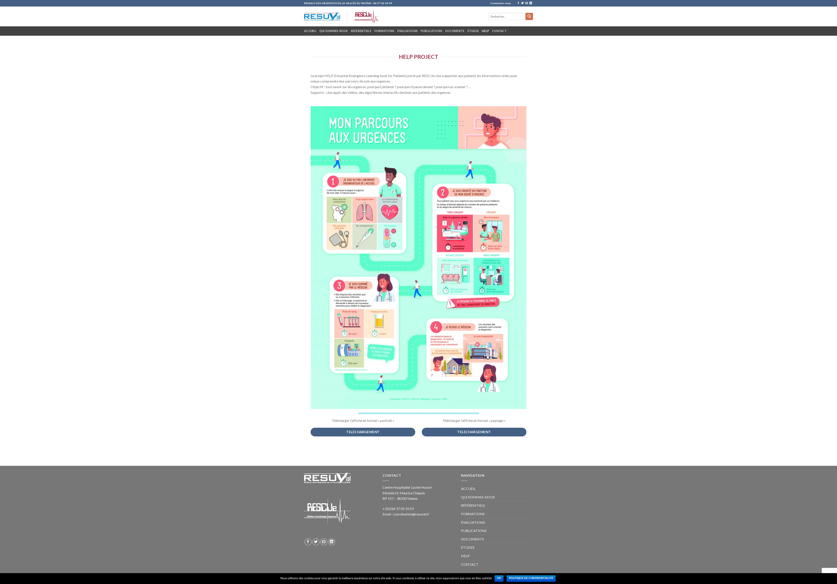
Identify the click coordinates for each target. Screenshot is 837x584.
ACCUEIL (310, 31)
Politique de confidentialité (531, 578)
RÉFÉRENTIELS (361, 31)
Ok (499, 578)
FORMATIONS (384, 31)
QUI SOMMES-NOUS (333, 31)
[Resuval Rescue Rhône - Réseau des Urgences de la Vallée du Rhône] (368, 16)
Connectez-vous (500, 3)
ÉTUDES (473, 31)
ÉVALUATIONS (407, 31)
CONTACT (499, 31)
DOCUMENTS (454, 31)
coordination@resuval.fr (411, 514)
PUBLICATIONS (431, 31)
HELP (485, 31)
